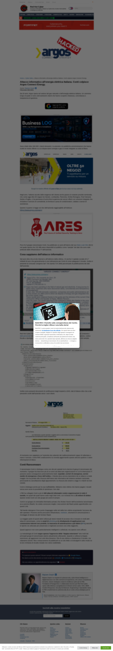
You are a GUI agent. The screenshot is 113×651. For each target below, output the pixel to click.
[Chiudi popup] (77, 305)
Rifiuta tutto (95, 647)
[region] (56, 647)
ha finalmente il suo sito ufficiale (51, 330)
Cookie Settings (83, 647)
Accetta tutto (106, 647)
